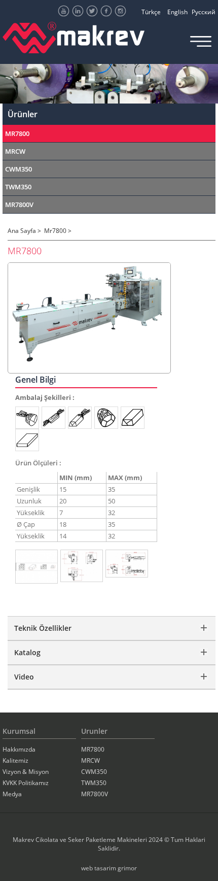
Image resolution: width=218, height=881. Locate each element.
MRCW (15, 151)
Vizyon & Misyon (26, 771)
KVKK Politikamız (26, 782)
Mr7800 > (57, 230)
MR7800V (19, 204)
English (177, 12)
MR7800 (17, 133)
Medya (12, 794)
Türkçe (151, 12)
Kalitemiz (15, 760)
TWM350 (18, 186)
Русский (203, 12)
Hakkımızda (19, 749)
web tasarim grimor (109, 868)
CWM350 (18, 169)
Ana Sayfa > (24, 230)
